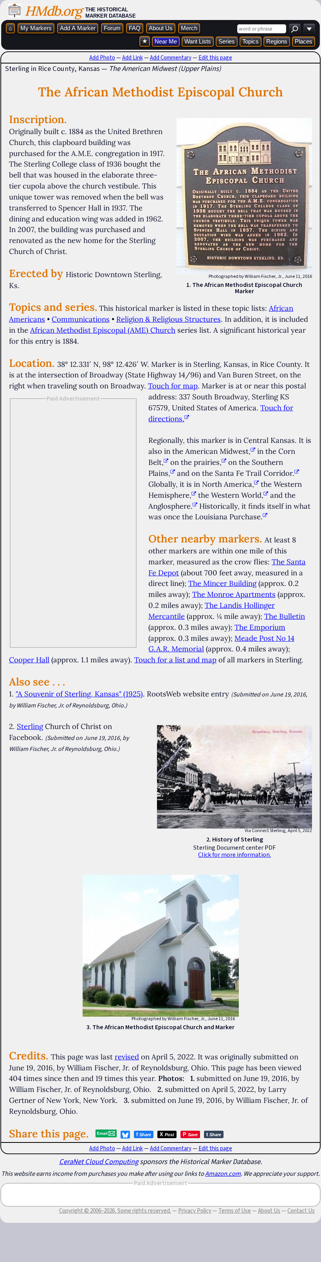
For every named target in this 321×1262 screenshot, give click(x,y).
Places (303, 41)
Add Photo (102, 58)
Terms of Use (234, 1211)
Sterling (30, 726)
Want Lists (197, 41)
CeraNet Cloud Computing (98, 1161)
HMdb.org (53, 10)
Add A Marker (78, 28)
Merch (189, 28)
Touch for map (173, 385)
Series (226, 41)
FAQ (135, 28)
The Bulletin (284, 616)
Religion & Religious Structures (168, 319)
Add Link (132, 58)
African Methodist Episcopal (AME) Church (102, 330)
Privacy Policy (194, 1211)
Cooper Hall (29, 659)
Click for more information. (234, 854)
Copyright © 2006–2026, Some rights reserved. (115, 1211)
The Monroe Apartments (234, 594)
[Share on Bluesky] (125, 1135)
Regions (276, 41)
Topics (250, 41)
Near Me (166, 41)
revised (127, 1056)
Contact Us (301, 1211)
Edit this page (215, 58)
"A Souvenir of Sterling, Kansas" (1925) (79, 693)
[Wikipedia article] (253, 451)
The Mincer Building (222, 583)
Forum (112, 28)
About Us (161, 28)
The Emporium (259, 627)
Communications (81, 319)
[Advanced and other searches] (309, 29)
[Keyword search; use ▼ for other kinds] (295, 29)
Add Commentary (170, 58)
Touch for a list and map (175, 659)
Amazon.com (223, 1173)
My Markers (36, 28)
